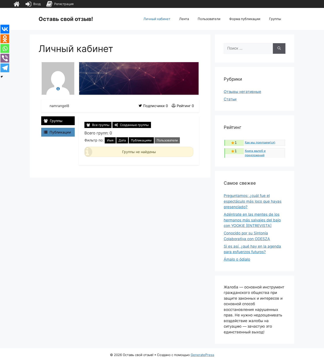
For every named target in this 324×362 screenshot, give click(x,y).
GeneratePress (202, 355)
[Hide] (2, 76)
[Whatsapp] (4, 48)
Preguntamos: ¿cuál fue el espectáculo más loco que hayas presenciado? (252, 201)
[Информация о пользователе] (58, 89)
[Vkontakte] (4, 29)
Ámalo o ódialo (237, 259)
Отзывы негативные (242, 91)
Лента (184, 19)
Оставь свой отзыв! (66, 19)
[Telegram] (4, 67)
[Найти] (279, 48)
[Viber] (4, 58)
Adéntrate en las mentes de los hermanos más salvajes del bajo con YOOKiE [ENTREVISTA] (252, 220)
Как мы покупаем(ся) (260, 142)
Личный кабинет (156, 19)
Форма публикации (244, 19)
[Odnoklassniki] (4, 38)
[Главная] (16, 4)
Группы (275, 19)
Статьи (230, 99)
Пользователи (209, 19)
